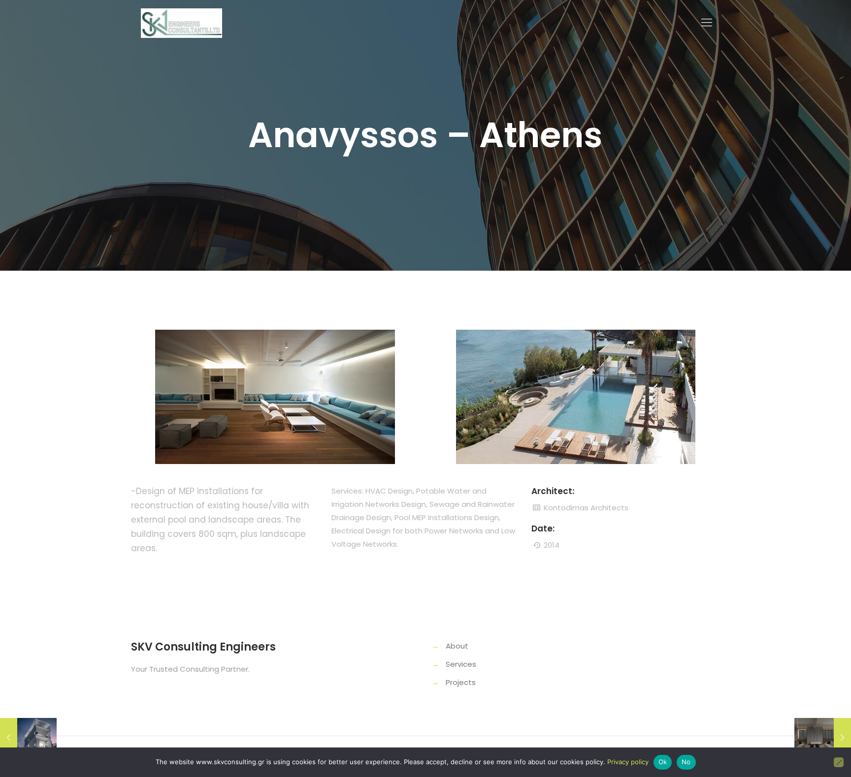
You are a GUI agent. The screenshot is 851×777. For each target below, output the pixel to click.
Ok (662, 762)
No (686, 762)
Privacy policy (628, 762)
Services (461, 664)
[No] (839, 762)
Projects (461, 682)
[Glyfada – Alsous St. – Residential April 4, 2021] (28, 737)
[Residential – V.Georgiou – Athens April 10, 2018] (822, 737)
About (457, 646)
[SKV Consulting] (181, 22)
